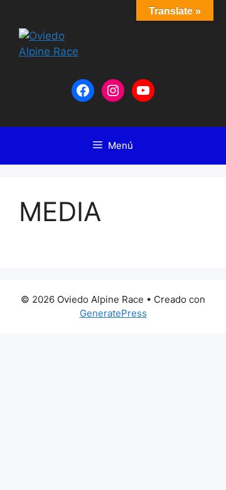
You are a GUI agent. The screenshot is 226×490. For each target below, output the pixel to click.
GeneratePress (113, 313)
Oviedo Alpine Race (150, 44)
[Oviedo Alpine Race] (56, 43)
